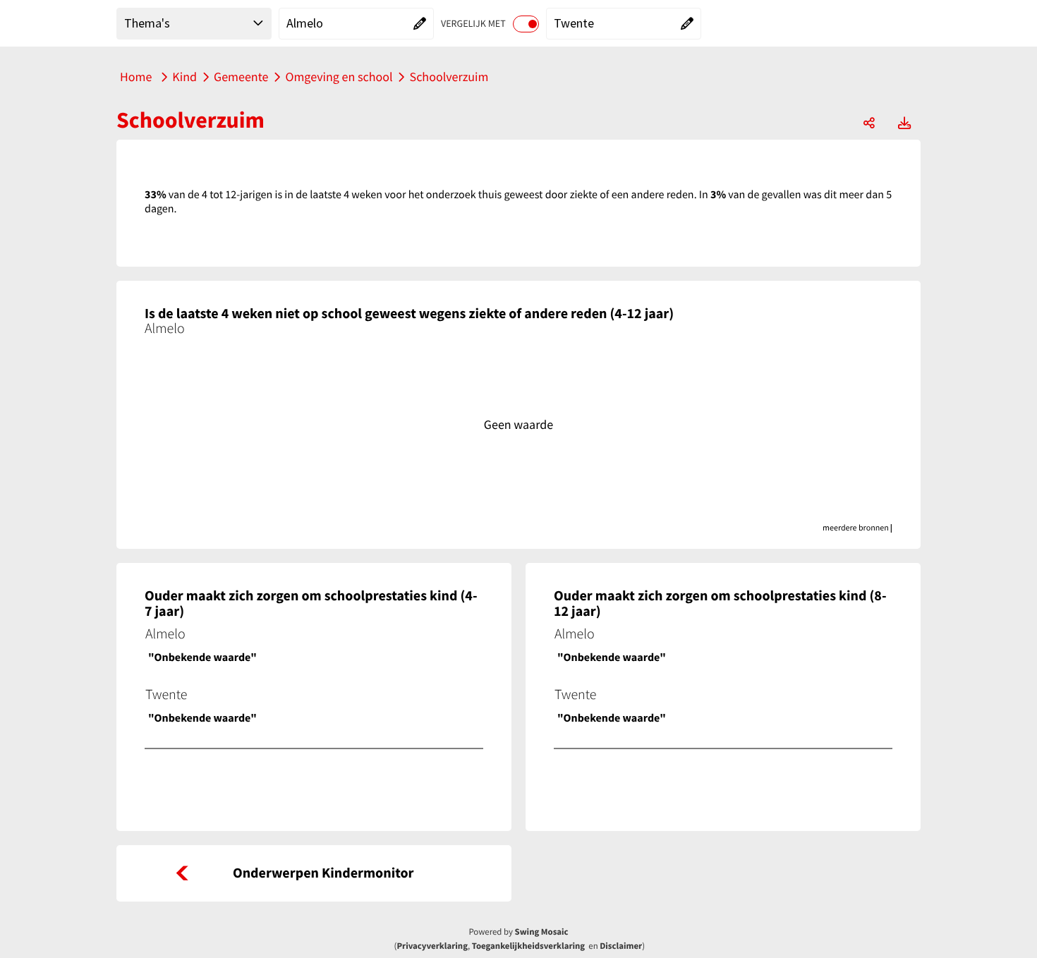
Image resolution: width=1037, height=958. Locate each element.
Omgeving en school (338, 76)
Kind (184, 76)
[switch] (526, 24)
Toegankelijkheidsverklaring (528, 946)
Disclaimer (621, 946)
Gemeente (241, 76)
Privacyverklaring (432, 946)
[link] (313, 873)
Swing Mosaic (542, 932)
